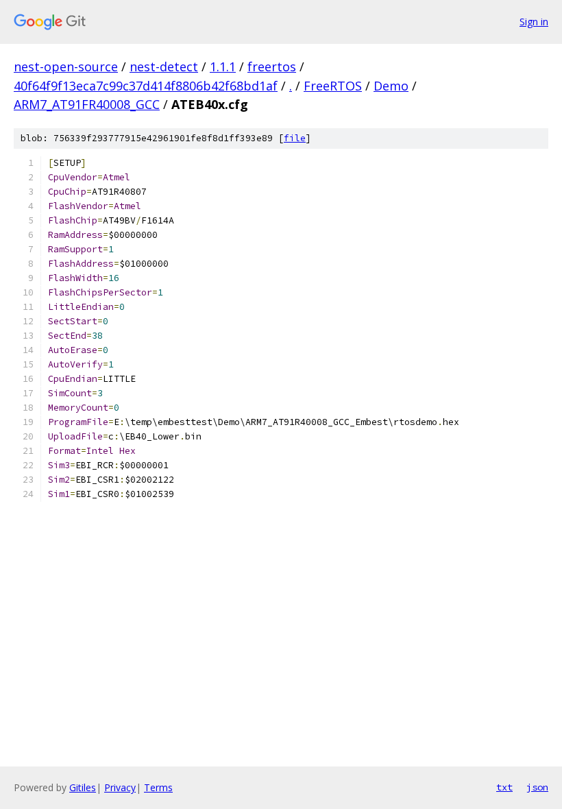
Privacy (120, 787)
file (295, 138)
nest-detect (164, 66)
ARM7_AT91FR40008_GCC (87, 104)
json (537, 787)
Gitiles (82, 787)
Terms (158, 787)
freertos (271, 66)
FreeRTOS (333, 85)
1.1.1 (223, 66)
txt (504, 787)
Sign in (534, 21)
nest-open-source (66, 66)
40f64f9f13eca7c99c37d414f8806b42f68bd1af (146, 85)
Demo (391, 85)
